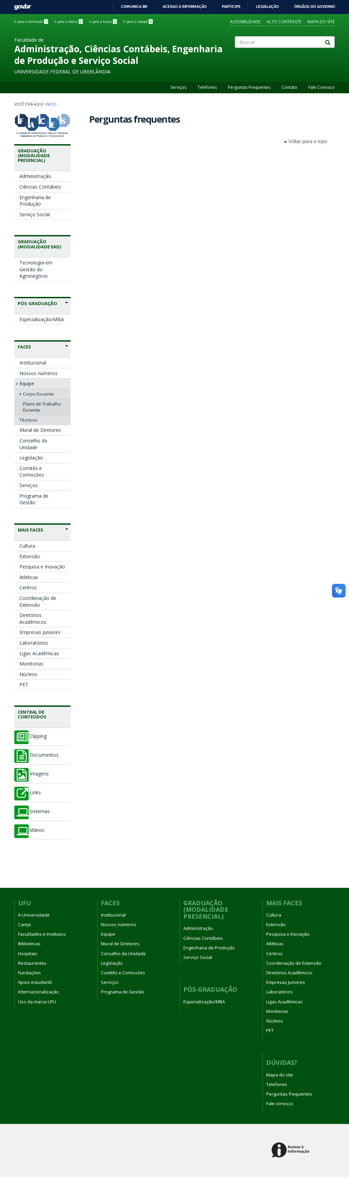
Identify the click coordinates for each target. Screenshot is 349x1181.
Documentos (44, 755)
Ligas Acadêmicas (39, 653)
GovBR (20, 5)
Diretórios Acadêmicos (32, 618)
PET (23, 684)
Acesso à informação (185, 6)
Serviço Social (34, 214)
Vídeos (37, 830)
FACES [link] (24, 346)
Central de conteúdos (32, 714)
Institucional (32, 362)
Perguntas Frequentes (249, 87)
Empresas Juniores (39, 632)
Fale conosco (279, 1103)
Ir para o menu (68, 21)
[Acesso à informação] (292, 1150)
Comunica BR (134, 6)
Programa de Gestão (33, 499)
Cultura (27, 546)
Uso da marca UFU (37, 1002)
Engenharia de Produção (35, 200)
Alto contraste (284, 22)
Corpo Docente (38, 394)
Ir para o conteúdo (30, 21)
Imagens (39, 773)
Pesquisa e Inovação (42, 566)
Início (51, 104)
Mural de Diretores (40, 430)
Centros (28, 587)
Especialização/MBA (41, 319)
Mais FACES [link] (30, 529)
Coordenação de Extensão (37, 601)
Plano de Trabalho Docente (42, 407)
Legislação (267, 6)
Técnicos (28, 420)
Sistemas (40, 811)
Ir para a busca (102, 21)
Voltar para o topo (307, 141)
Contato (289, 87)
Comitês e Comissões (31, 471)
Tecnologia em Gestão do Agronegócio (35, 269)
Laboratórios (33, 643)
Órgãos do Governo (314, 6)
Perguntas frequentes (289, 1094)
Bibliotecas (29, 943)
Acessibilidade (245, 22)
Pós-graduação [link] (37, 303)
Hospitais (27, 953)
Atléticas (28, 577)
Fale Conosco (321, 87)
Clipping (38, 736)
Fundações (29, 973)
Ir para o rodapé (137, 21)
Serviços (178, 87)
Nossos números (38, 373)
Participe (231, 6)
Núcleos (28, 674)
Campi (24, 924)
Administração (35, 176)
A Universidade (34, 915)
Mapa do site (321, 22)
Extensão (29, 556)
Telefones (207, 87)
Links (35, 792)
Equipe (26, 383)
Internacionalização (38, 992)
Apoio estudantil (35, 982)
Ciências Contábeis (40, 186)
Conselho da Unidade (33, 444)
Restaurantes (32, 963)
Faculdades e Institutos (42, 934)
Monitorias (31, 663)
